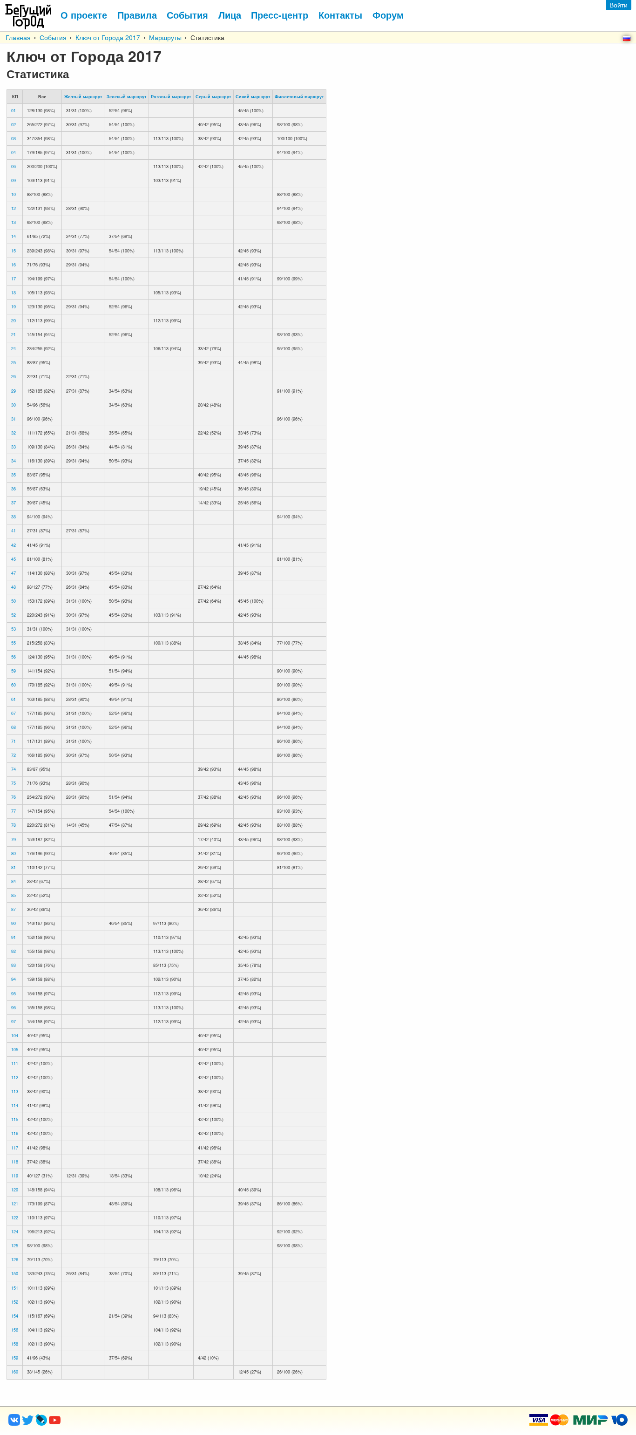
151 (14, 1288)
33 (13, 447)
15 (13, 251)
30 (13, 405)
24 (13, 349)
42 (13, 545)
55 (13, 643)
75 (13, 783)
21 (13, 335)
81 (13, 867)
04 (13, 153)
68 (13, 727)
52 (13, 615)
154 (14, 1316)
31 (13, 419)
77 (13, 811)
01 (13, 111)
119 (14, 1176)
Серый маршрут (213, 97)
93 (13, 965)
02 (13, 125)
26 (13, 377)
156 (14, 1330)
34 (13, 461)
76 (13, 797)
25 (13, 363)
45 (13, 559)
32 (13, 433)
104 (14, 1036)
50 (13, 601)
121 (14, 1204)
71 (13, 741)
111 (14, 1064)
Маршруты (165, 37)
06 (13, 166)
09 (13, 180)
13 (13, 222)
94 (13, 979)
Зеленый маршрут (126, 97)
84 (13, 881)
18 (13, 293)
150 (14, 1274)
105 (14, 1050)
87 (13, 909)
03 (13, 139)
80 (13, 853)
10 (13, 194)
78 (13, 825)
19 (13, 307)
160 (14, 1372)
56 (13, 657)
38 (13, 517)
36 (13, 489)
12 (13, 208)
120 (14, 1190)
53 (13, 629)
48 (13, 587)
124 (14, 1232)
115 (14, 1119)
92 (13, 951)
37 (13, 503)
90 (13, 923)
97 (13, 1022)
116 (14, 1133)
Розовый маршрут (171, 97)
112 (14, 1078)
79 (13, 840)
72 (13, 755)
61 (13, 699)
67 (13, 713)
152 (14, 1302)
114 (14, 1105)
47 (13, 573)
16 (13, 265)
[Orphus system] (92, 1423)
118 (14, 1162)
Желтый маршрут (83, 97)
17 (13, 279)
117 (14, 1148)
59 (13, 671)
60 (13, 685)
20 (13, 321)
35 (13, 475)
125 (14, 1246)
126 (14, 1260)
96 (13, 1008)
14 (13, 236)
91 (13, 937)
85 (13, 895)
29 (13, 391)
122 (14, 1218)
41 (13, 531)
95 (13, 994)
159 (14, 1358)
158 (14, 1344)
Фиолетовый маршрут (299, 97)
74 (13, 769)
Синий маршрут (253, 97)
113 (14, 1091)
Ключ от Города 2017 (107, 37)
